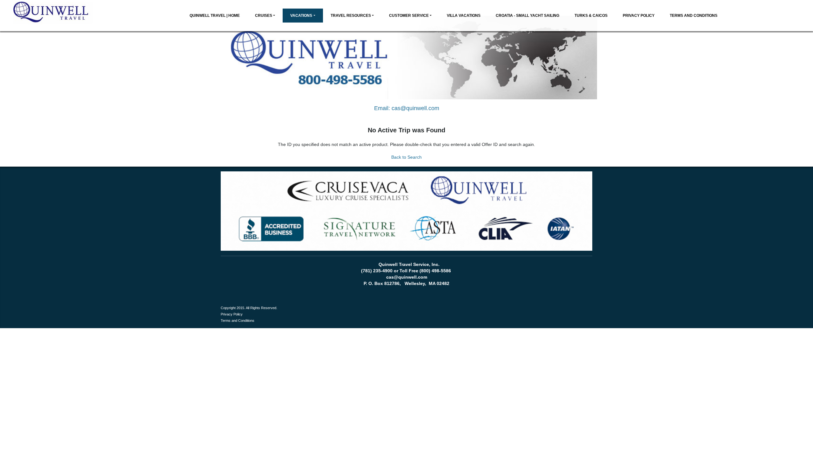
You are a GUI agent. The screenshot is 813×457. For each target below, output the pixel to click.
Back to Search (406, 157)
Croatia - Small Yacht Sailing (527, 15)
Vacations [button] (301, 15)
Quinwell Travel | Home (215, 15)
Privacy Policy (639, 15)
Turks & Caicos (591, 15)
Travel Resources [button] (351, 15)
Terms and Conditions (693, 15)
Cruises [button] (263, 15)
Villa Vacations (463, 15)
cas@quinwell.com (415, 108)
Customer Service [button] (409, 15)
